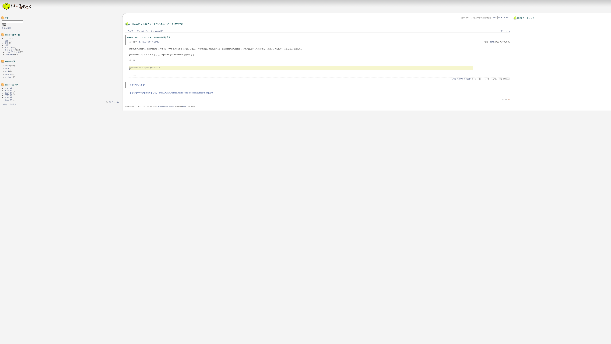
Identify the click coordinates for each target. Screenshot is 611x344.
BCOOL (185, 106)
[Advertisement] (523, 27)
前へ (502, 31)
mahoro (8, 77)
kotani (8, 74)
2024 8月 (9, 93)
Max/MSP (159, 31)
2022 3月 (9, 100)
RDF (500, 18)
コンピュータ (146, 31)
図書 (7, 41)
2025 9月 (9, 88)
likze (7, 68)
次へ (508, 31)
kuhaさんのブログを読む (461, 79)
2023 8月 (9, 95)
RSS (495, 18)
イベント (8, 48)
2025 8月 (9, 91)
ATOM (506, 18)
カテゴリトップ (132, 31)
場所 (7, 45)
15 (117, 102)
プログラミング (12, 52)
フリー (8, 38)
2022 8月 (9, 97)
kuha (492, 42)
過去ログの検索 (9, 104)
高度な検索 (6, 28)
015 (7, 71)
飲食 (7, 43)
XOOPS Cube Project (166, 106)
